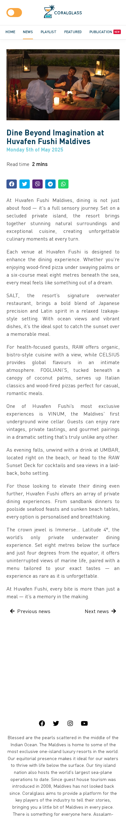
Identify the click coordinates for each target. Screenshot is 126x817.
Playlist (49, 32)
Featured (73, 32)
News (28, 32)
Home (10, 32)
